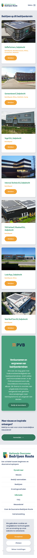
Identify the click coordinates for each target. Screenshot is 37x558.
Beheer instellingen (18, 549)
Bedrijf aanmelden (18, 479)
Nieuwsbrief (18, 504)
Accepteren (18, 537)
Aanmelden (17, 437)
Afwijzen (19, 543)
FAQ (18, 499)
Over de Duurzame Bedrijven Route (18, 509)
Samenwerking (18, 514)
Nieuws (18, 475)
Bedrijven (18, 484)
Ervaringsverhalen (18, 489)
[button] (31, 5)
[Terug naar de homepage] (9, 5)
